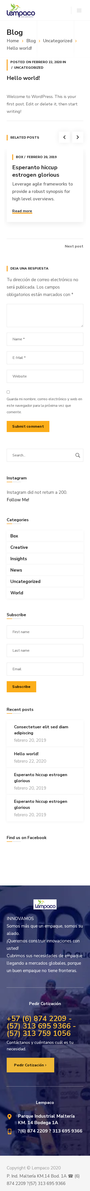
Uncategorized (57, 41)
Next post (74, 246)
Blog (31, 41)
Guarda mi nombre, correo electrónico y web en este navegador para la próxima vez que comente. (44, 406)
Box (19, 157)
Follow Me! (18, 500)
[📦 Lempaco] (21, 10)
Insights (18, 559)
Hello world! (26, 754)
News (16, 570)
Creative (19, 547)
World (16, 593)
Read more (22, 211)
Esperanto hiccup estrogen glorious (35, 171)
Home (13, 41)
